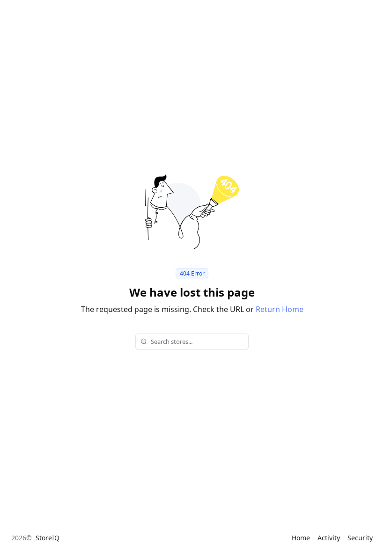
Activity (329, 537)
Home (301, 537)
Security (360, 537)
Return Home (279, 309)
